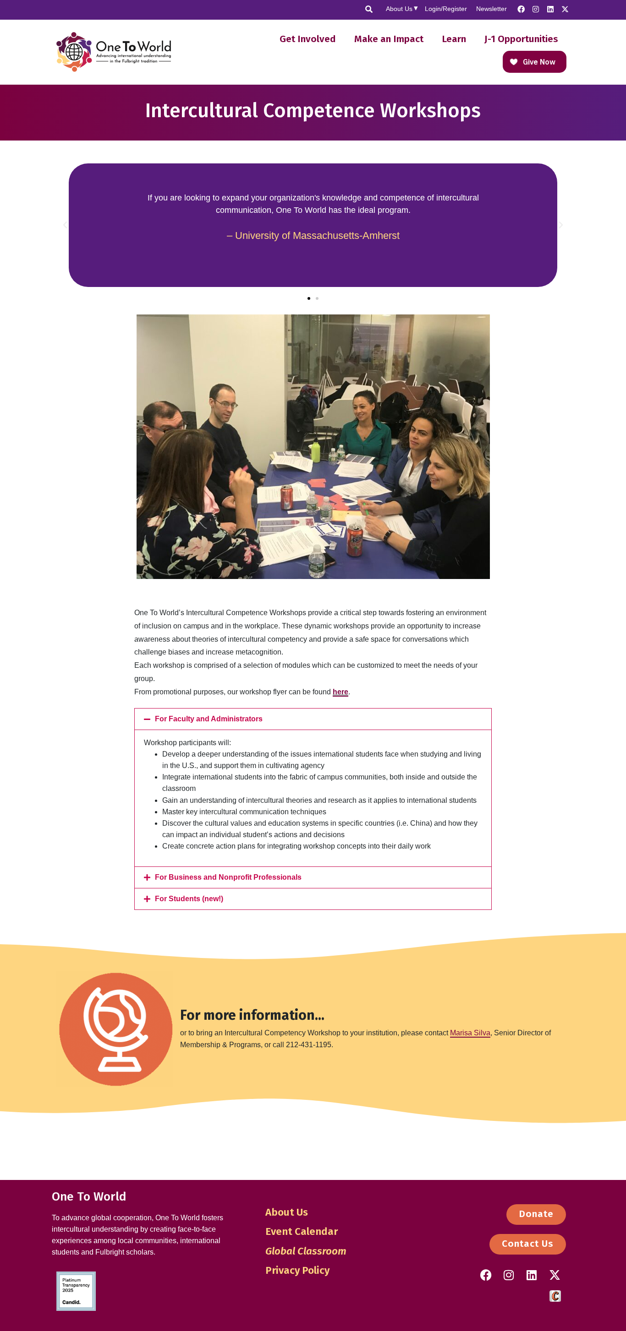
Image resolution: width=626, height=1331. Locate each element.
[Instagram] (535, 9)
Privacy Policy (297, 1270)
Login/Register (446, 8)
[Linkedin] (550, 9)
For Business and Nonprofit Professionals (228, 877)
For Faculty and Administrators (209, 719)
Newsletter (491, 8)
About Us (399, 8)
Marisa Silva (470, 1033)
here (340, 692)
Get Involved (308, 39)
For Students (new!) (189, 899)
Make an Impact (388, 39)
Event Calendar (301, 1231)
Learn (454, 39)
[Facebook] (521, 9)
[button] (65, 225)
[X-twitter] (565, 9)
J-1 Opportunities (521, 39)
